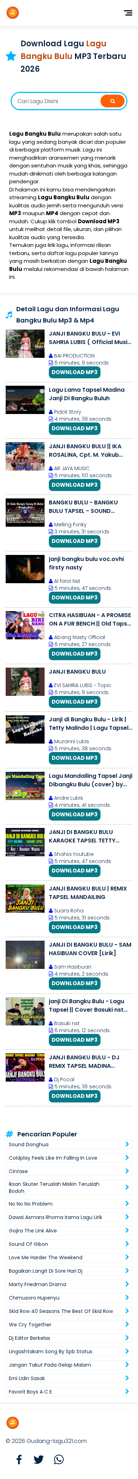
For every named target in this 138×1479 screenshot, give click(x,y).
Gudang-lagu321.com (57, 1441)
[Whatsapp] (55, 1460)
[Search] (112, 101)
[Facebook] (15, 1460)
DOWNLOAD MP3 (75, 372)
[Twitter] (35, 1460)
